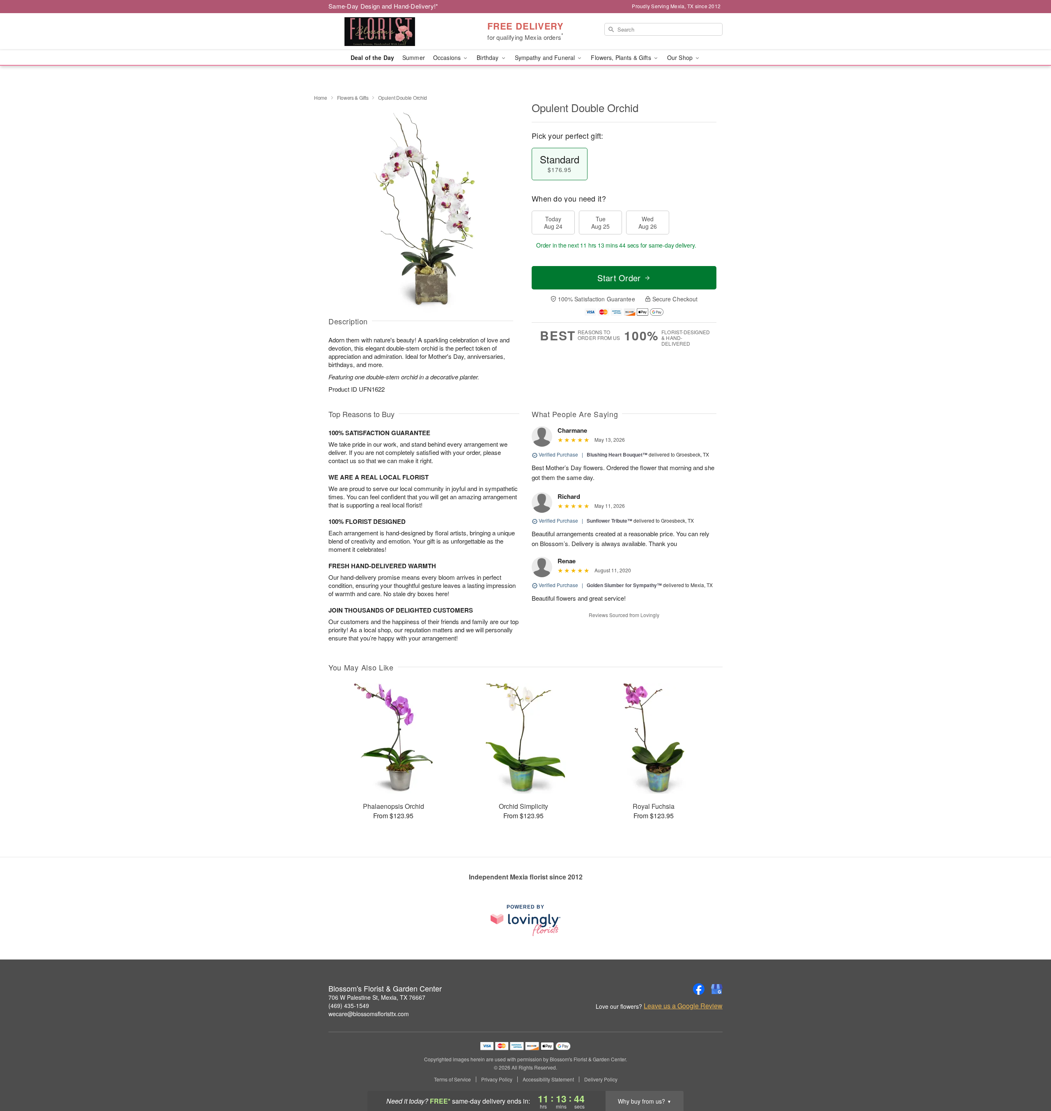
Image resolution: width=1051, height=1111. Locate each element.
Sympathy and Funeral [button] (546, 57)
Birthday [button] (488, 57)
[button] (1029, 1076)
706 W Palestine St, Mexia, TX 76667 (376, 997)
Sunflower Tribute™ (609, 520)
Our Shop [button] (680, 57)
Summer (413, 57)
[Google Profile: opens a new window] (717, 989)
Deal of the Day (372, 57)
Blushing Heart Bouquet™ (617, 454)
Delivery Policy (600, 1079)
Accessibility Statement (548, 1079)
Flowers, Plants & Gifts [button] (621, 57)
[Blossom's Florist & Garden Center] (387, 31)
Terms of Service (452, 1079)
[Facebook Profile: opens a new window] (698, 989)
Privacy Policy (496, 1079)
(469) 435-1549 (348, 1005)
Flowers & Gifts (353, 97)
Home (320, 97)
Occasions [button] (447, 57)
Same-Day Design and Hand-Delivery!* (383, 6)
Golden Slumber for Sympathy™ (624, 585)
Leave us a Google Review (683, 1005)
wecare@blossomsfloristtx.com (368, 1014)
